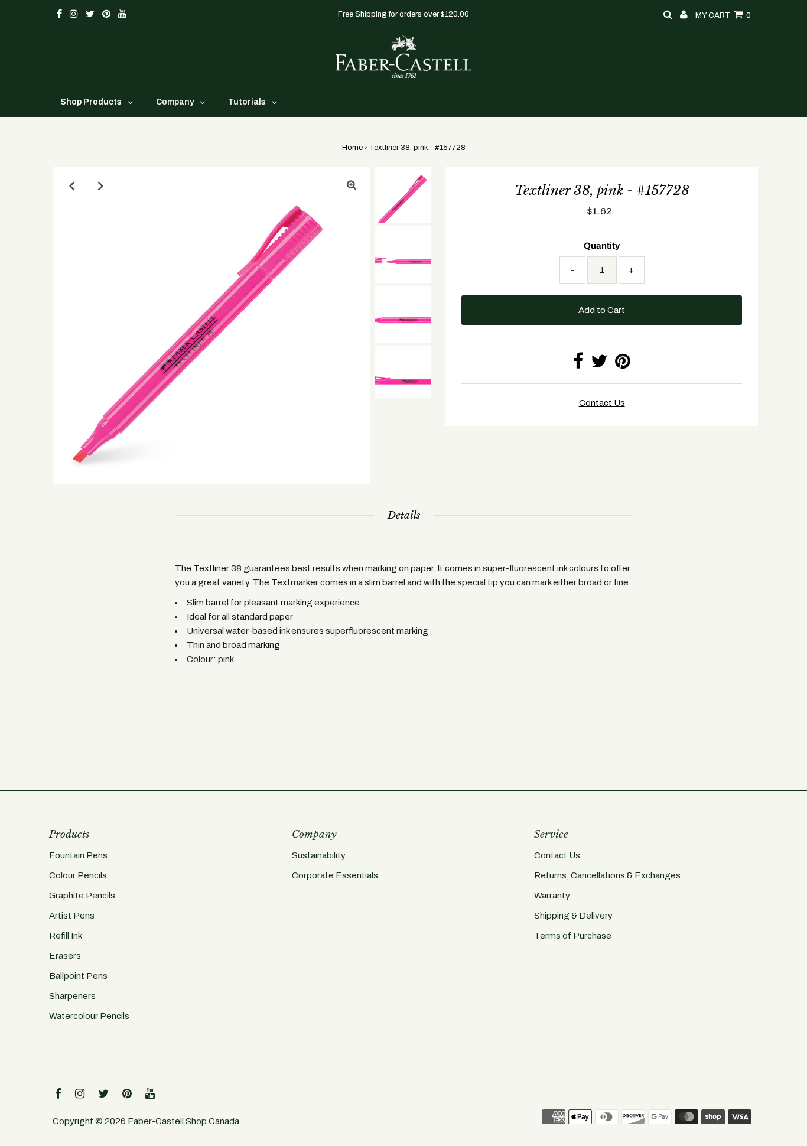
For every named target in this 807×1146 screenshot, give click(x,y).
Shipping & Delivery (573, 915)
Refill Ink (65, 935)
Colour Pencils (78, 875)
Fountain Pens (78, 855)
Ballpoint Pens (78, 976)
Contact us (602, 403)
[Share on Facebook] (578, 364)
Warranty (552, 895)
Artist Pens (72, 915)
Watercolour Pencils (89, 1016)
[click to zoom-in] (352, 185)
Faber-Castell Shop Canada (183, 1121)
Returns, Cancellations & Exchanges (607, 875)
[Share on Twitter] (599, 364)
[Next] (101, 185)
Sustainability (319, 855)
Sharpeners (72, 996)
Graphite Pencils (82, 895)
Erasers (65, 956)
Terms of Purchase (572, 935)
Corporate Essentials (335, 875)
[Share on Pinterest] (622, 364)
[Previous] (72, 185)
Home (352, 148)
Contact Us (557, 855)
